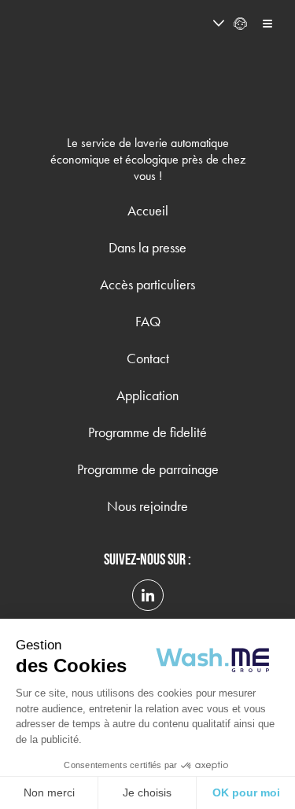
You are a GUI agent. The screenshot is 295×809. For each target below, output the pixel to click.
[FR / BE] (189, 23)
